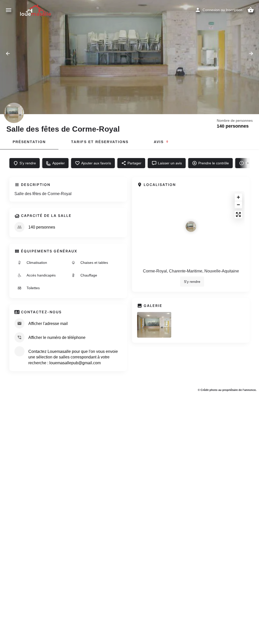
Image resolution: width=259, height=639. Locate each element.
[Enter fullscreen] (238, 214)
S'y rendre (192, 282)
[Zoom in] (238, 197)
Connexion (211, 10)
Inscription (234, 10)
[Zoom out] (238, 204)
